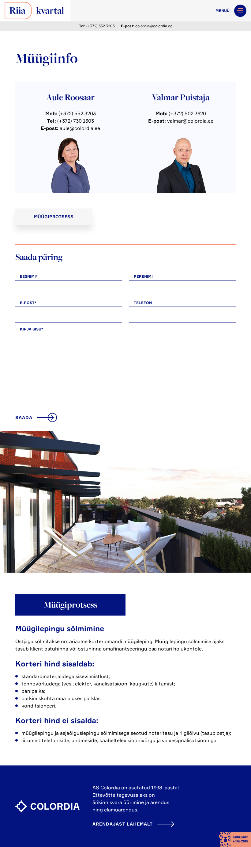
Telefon (143, 302)
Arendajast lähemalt (122, 824)
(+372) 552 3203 (100, 26)
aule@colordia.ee (80, 128)
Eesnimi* (29, 276)
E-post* (28, 302)
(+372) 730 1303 (75, 121)
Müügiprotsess (53, 216)
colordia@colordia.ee (153, 26)
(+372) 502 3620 (187, 113)
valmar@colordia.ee (190, 121)
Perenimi (143, 276)
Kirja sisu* (31, 329)
